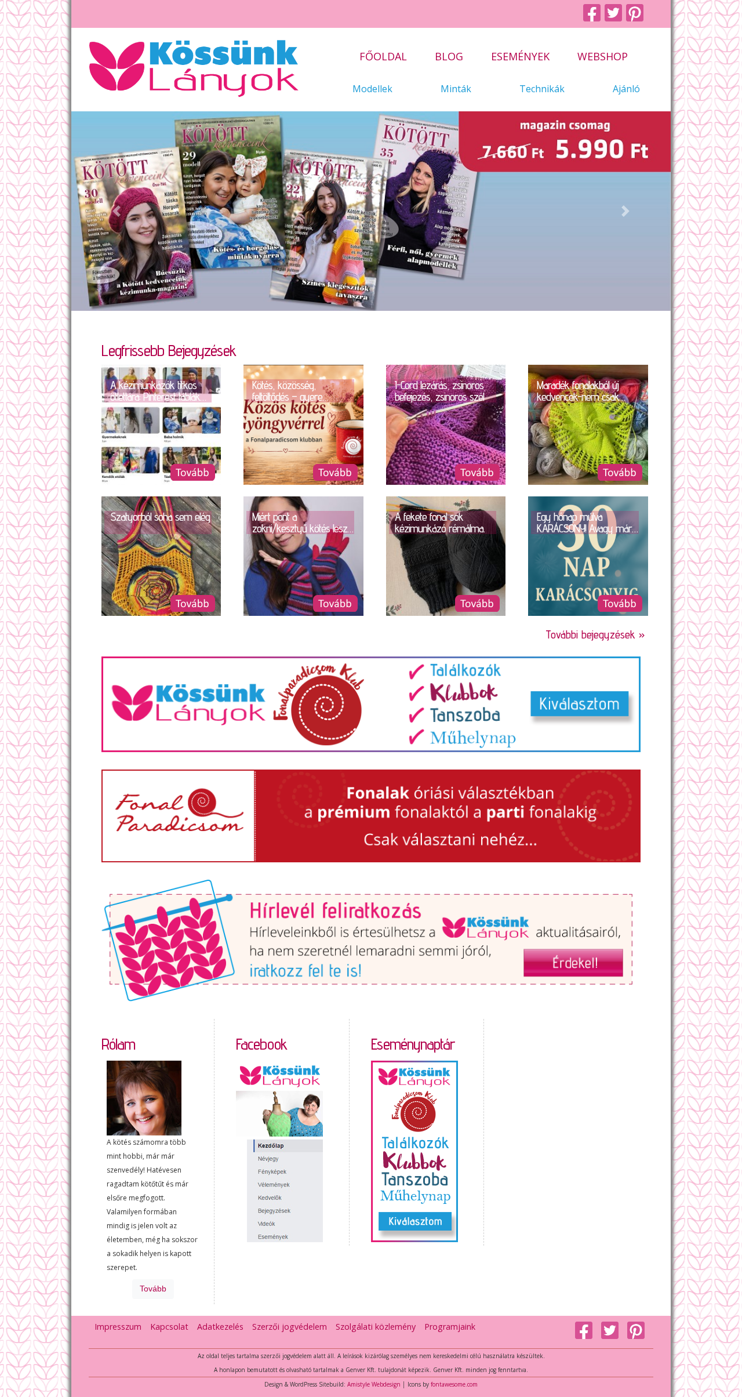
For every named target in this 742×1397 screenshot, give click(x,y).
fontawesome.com (454, 1384)
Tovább (153, 1288)
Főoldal (383, 57)
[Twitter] (615, 13)
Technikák (542, 89)
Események (520, 57)
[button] (116, 211)
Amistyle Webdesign (374, 1384)
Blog (449, 57)
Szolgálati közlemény (376, 1326)
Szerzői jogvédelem (289, 1326)
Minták (456, 89)
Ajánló (626, 89)
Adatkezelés (220, 1326)
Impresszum (117, 1326)
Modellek (372, 89)
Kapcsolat (169, 1326)
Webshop (602, 57)
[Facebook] (594, 13)
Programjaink (449, 1326)
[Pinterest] (637, 13)
